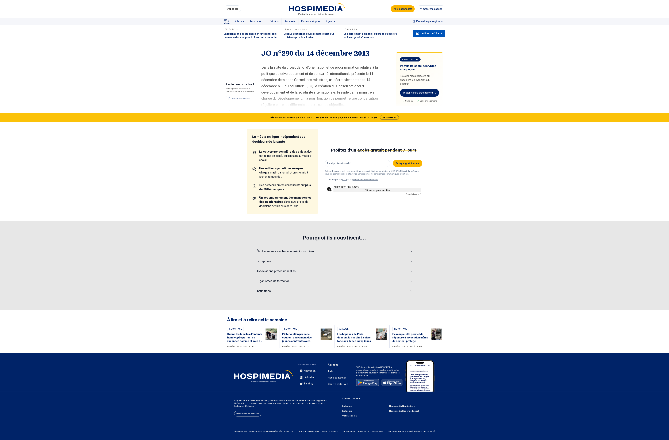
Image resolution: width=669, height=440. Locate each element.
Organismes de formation (273, 281)
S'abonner (232, 8)
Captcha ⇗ (413, 194)
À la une (239, 21)
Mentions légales (329, 431)
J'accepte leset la (353, 179)
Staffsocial (346, 411)
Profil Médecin (349, 416)
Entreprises (263, 261)
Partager (233, 111)
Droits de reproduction (308, 431)
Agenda (330, 21)
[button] (334, 117)
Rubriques (255, 21)
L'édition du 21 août (432, 33)
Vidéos (275, 21)
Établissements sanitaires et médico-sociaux (285, 251)
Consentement (348, 431)
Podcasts (289, 21)
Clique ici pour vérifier (377, 190)
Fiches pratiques (310, 21)
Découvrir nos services (247, 413)
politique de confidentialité (365, 179)
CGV (344, 179)
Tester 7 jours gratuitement (418, 92)
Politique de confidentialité (370, 431)
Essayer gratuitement (408, 163)
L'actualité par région (428, 21)
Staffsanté (346, 406)
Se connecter (389, 117)
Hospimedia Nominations (402, 406)
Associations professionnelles (276, 271)
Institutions (263, 291)
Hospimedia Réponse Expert (404, 411)
